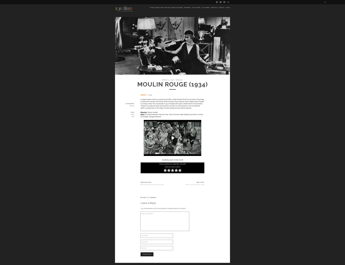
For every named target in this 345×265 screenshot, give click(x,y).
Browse (187, 7)
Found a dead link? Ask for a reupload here (166, 7)
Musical (179, 80)
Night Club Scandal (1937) (195, 184)
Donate (221, 7)
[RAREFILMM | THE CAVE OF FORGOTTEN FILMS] (124, 11)
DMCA (228, 7)
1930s (132, 114)
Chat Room (196, 7)
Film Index (205, 7)
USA (133, 116)
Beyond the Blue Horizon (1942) (152, 184)
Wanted (214, 7)
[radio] (165, 171)
